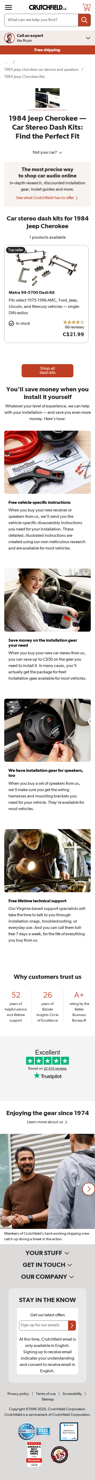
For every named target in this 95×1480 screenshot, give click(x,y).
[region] (47, 1189)
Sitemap (47, 1399)
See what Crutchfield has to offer (45, 198)
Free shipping (47, 50)
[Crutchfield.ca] (48, 7)
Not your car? (45, 153)
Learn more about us (45, 1122)
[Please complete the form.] (72, 1326)
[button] (88, 1189)
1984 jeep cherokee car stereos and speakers (41, 70)
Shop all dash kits (48, 371)
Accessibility (72, 1394)
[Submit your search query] (84, 20)
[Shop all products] (8, 7)
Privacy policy (18, 1394)
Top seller (15, 250)
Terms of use (46, 1394)
